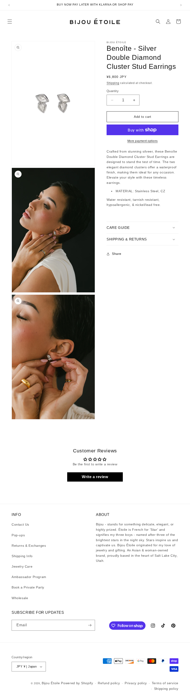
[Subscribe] (90, 625)
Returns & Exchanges (29, 545)
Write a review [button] (95, 477)
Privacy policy (136, 683)
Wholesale (20, 598)
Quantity (113, 91)
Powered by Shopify (77, 683)
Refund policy (109, 683)
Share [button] (116, 254)
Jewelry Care (22, 566)
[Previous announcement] (9, 5)
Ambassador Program (29, 577)
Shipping (113, 83)
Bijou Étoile (51, 683)
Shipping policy (166, 688)
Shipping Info (22, 556)
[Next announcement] (181, 5)
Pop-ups (18, 535)
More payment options (142, 141)
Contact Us (20, 524)
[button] (10, 21)
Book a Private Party (28, 587)
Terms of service (165, 683)
